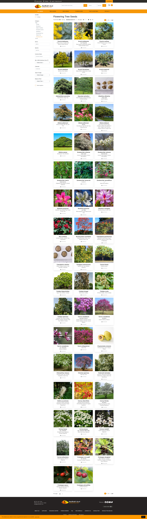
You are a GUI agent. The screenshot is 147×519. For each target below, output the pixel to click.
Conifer (37, 24)
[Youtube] (110, 502)
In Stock (38, 17)
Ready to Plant (38, 78)
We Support (81, 514)
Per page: (55, 493)
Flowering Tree (39, 36)
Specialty (107, 11)
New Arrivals (79, 510)
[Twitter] (112, 502)
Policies (64, 514)
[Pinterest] (107, 502)
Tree (36, 22)
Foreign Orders (65, 510)
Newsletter (96, 510)
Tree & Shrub (52, 11)
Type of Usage (38, 72)
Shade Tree (38, 35)
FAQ (72, 510)
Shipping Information (73, 514)
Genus (36, 41)
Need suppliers (40, 85)
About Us (37, 510)
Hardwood (38, 31)
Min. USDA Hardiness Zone (41, 60)
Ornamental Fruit (39, 33)
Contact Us (88, 510)
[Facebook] (105, 502)
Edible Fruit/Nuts (39, 27)
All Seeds (40, 11)
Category (37, 21)
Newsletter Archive (107, 510)
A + (106, 506)
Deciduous (38, 26)
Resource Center (53, 510)
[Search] (85, 5)
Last (112, 20)
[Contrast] (111, 506)
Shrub (36, 38)
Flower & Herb (79, 11)
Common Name (38, 54)
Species (36, 47)
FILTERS (36, 14)
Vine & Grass (66, 11)
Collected (37, 66)
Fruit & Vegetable (93, 11)
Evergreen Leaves (40, 29)
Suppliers (44, 510)
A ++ (108, 506)
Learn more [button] (37, 516)
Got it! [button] (143, 516)
